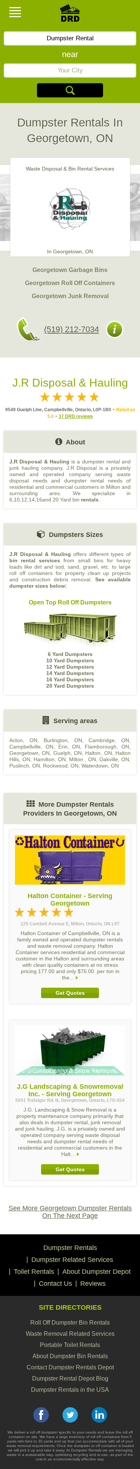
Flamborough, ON (107, 747)
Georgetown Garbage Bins (70, 270)
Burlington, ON (63, 740)
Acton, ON (23, 740)
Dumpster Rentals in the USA (70, 1390)
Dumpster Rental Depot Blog (70, 1378)
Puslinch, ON (24, 766)
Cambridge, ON (108, 740)
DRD (70, 15)
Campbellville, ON (31, 747)
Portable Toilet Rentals (70, 1345)
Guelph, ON (67, 753)
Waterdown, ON (100, 766)
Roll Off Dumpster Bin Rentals (70, 1322)
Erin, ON (69, 747)
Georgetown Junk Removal (70, 296)
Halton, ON (98, 753)
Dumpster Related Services (72, 1259)
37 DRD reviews (76, 416)
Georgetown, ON (29, 753)
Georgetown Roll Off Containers (70, 283)
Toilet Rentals (34, 1271)
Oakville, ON (114, 759)
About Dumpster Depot (96, 1271)
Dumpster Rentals (70, 1247)
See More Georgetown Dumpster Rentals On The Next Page (70, 1211)
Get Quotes (70, 993)
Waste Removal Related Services (70, 1334)
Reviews (93, 1283)
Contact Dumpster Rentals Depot (70, 1367)
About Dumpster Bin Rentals (70, 1356)
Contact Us (55, 1283)
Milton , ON (82, 759)
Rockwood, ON (60, 766)
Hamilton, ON (50, 759)
